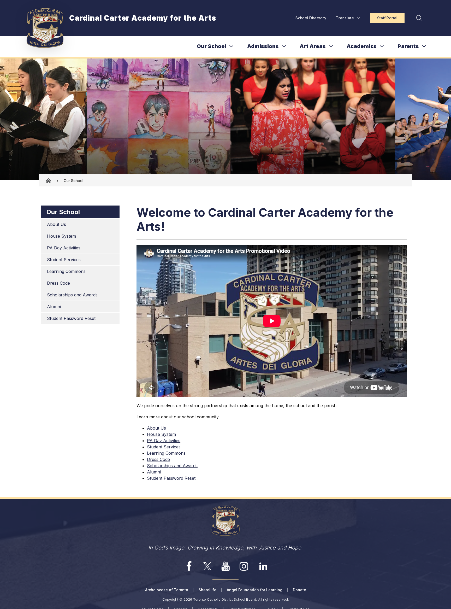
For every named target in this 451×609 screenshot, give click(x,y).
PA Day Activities (63, 247)
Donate (299, 590)
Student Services (64, 259)
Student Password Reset (71, 318)
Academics (362, 46)
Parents (408, 46)
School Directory (310, 18)
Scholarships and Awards (72, 294)
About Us (56, 224)
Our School (211, 46)
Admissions (263, 46)
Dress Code (58, 283)
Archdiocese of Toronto (166, 590)
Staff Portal (387, 18)
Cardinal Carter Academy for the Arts (49, 180)
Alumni (54, 306)
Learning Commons (66, 271)
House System (61, 236)
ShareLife (207, 590)
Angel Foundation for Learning (254, 590)
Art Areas (313, 46)
